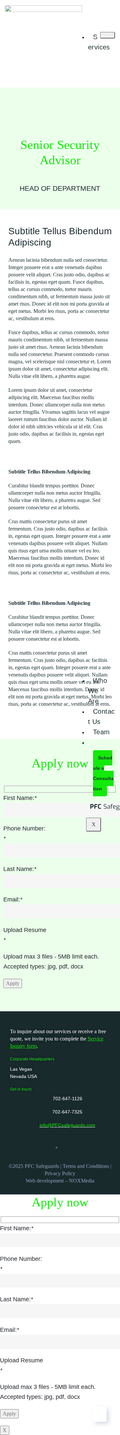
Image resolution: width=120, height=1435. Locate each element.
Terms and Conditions (86, 1166)
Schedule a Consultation (103, 773)
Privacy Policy (60, 1173)
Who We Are (97, 691)
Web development (45, 1181)
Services (99, 42)
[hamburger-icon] (107, 35)
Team (101, 732)
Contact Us (101, 716)
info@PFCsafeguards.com (67, 1125)
